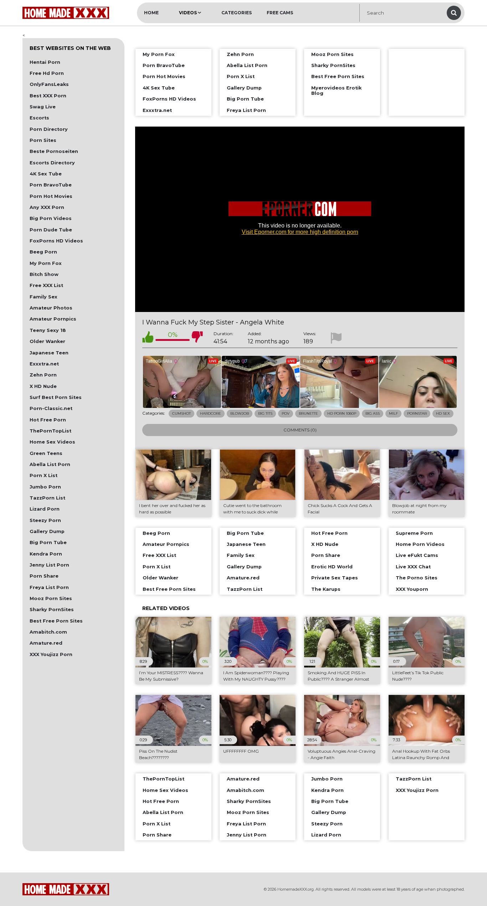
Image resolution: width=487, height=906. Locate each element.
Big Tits (265, 413)
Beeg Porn (43, 252)
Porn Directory (49, 129)
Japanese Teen (49, 352)
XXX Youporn (412, 589)
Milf (393, 413)
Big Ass (372, 413)
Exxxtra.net (44, 364)
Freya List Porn (49, 587)
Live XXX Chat (413, 566)
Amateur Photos (51, 308)
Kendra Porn (46, 554)
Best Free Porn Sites (56, 621)
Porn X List (43, 475)
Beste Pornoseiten (54, 151)
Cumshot (181, 413)
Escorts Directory (52, 162)
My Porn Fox (46, 263)
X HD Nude (43, 386)
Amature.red (46, 643)
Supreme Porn (414, 533)
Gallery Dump (47, 531)
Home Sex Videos (52, 442)
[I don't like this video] (197, 338)
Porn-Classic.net (51, 408)
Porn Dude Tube (51, 229)
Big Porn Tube (48, 542)
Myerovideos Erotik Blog (336, 90)
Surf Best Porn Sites (56, 397)
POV (285, 413)
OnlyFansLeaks (49, 84)
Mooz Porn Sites (51, 598)
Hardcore (210, 413)
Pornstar (417, 413)
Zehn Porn (43, 375)
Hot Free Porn (48, 420)
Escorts (39, 118)
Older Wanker (47, 341)
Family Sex (43, 297)
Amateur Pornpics (53, 319)
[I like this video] (148, 338)
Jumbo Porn (45, 487)
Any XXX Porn (47, 207)
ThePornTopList (50, 431)
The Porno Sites (416, 577)
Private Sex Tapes (334, 577)
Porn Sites (43, 140)
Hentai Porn (45, 62)
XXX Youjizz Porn (51, 654)
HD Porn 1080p (341, 413)
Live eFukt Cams (417, 555)
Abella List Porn (50, 464)
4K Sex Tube (46, 173)
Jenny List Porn (49, 565)
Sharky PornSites (52, 609)
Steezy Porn (45, 520)
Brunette (308, 413)
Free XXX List (46, 285)
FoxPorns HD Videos (56, 241)
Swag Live (43, 106)
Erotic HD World (332, 566)
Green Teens (46, 453)
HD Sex (443, 413)
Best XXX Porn (48, 95)
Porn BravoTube (51, 185)
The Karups (325, 589)
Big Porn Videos (51, 218)
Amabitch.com (48, 632)
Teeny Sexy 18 (48, 330)
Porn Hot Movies (51, 196)
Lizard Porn (45, 509)
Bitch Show (44, 274)
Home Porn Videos (420, 544)
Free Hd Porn (47, 73)
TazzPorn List (47, 498)
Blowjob (239, 413)
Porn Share (44, 576)
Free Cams (280, 12)
